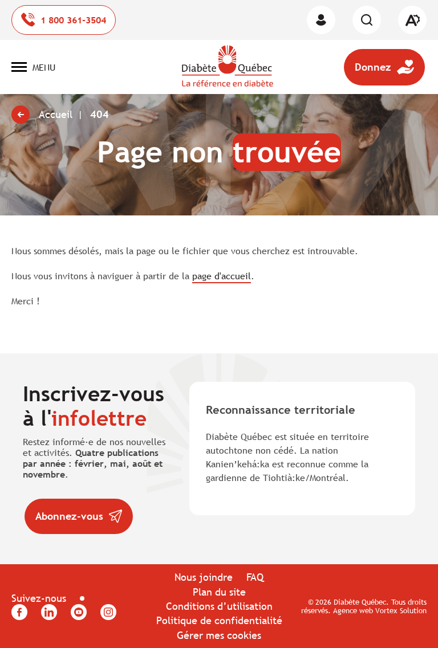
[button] (33, 67)
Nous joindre (204, 577)
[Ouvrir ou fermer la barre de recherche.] (366, 20)
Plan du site (219, 591)
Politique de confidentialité (219, 620)
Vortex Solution (401, 610)
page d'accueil (221, 276)
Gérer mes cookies (219, 635)
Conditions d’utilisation (219, 606)
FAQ (254, 577)
